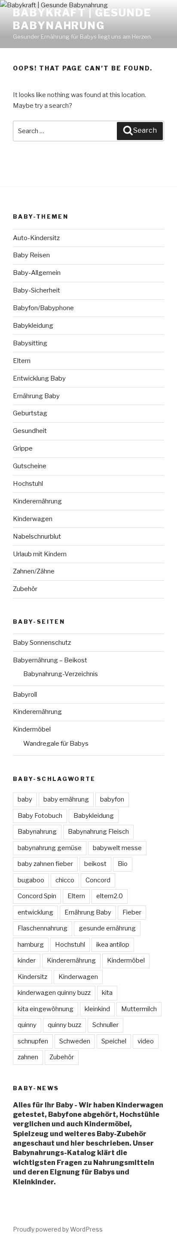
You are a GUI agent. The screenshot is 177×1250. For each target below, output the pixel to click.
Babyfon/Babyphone (43, 308)
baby (25, 799)
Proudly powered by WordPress (58, 1229)
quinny (27, 1025)
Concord (97, 880)
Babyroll (25, 694)
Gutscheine (29, 466)
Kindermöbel (32, 729)
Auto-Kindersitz (36, 238)
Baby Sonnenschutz (42, 642)
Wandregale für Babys (55, 743)
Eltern (22, 361)
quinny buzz (64, 1025)
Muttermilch (139, 1009)
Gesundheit (30, 431)
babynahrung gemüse (50, 848)
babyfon (112, 799)
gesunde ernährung (107, 928)
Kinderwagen (32, 519)
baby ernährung (66, 799)
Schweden (74, 1041)
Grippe (23, 448)
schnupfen (33, 1041)
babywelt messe (117, 848)
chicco (64, 880)
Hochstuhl (28, 484)
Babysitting (30, 343)
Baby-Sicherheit (36, 290)
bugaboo (31, 880)
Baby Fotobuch (40, 816)
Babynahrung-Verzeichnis (60, 674)
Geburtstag (30, 413)
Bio (123, 864)
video (145, 1041)
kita (107, 993)
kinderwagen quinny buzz (54, 993)
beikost (95, 864)
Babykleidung (33, 325)
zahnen (28, 1057)
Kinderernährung (37, 501)
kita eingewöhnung (45, 1009)
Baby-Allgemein (37, 273)
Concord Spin (37, 896)
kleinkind (97, 1009)
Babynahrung (37, 831)
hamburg (31, 944)
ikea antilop (112, 944)
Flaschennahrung (42, 928)
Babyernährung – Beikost (50, 660)
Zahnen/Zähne (34, 571)
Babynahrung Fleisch (98, 831)
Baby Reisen (31, 255)
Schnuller (105, 1025)
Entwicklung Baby (39, 378)
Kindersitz (32, 977)
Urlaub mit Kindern (40, 554)
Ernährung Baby (36, 396)
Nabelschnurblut (37, 536)
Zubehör (25, 589)
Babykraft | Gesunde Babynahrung (82, 19)
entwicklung (35, 912)
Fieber (131, 912)
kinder (27, 960)
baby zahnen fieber (45, 864)
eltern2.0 (109, 896)
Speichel (113, 1041)
